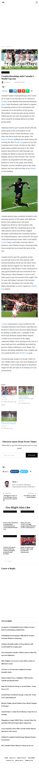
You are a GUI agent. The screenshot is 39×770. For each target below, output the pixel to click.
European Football (10, 511)
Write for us (19, 760)
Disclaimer (31, 758)
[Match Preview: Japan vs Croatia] (9, 390)
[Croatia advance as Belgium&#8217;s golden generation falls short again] (26, 390)
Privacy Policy (21, 758)
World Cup (5, 72)
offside (33, 168)
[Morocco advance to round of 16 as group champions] (9, 416)
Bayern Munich (7, 139)
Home (6, 758)
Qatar (3, 104)
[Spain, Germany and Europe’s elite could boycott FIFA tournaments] (28, 540)
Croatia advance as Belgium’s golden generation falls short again (26, 397)
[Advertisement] (19, 25)
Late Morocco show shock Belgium (30, 496)
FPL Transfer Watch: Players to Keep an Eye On (17, 745)
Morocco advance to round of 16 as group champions (8, 422)
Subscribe (31, 455)
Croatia (4, 101)
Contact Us (10, 760)
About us (12, 758)
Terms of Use (29, 760)
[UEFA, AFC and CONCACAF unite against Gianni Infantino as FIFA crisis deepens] (28, 516)
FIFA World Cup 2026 (10, 536)
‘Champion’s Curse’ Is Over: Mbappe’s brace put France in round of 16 (10, 498)
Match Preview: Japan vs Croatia (8, 396)
